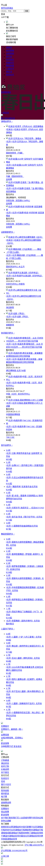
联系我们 (13, 818)
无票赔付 (5, 809)
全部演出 (9, 8)
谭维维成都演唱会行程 (11, 833)
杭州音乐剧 (24, 827)
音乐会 (9, 56)
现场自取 (5, 790)
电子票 (4, 797)
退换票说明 (6, 803)
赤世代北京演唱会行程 (15, 830)
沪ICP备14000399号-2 (34, 845)
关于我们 (5, 818)
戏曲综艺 (10, 63)
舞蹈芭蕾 (10, 66)
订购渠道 (5, 760)
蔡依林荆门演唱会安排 (31, 833)
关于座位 (5, 772)
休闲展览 (10, 60)
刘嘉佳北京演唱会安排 (29, 836)
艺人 (19, 818)
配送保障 (5, 815)
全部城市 (25, 818)
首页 (3, 8)
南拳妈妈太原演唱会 (10, 827)
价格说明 (5, 769)
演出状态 (5, 763)
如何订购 (5, 766)
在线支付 (5, 778)
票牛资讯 (33, 818)
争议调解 (7, 821)
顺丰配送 (5, 793)
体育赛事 (10, 50)
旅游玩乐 (10, 75)
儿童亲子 (10, 69)
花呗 (3, 781)
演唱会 (9, 47)
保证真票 (5, 812)
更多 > (10, 121)
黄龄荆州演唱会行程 (34, 830)
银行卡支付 (6, 784)
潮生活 (9, 72)
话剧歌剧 (10, 53)
